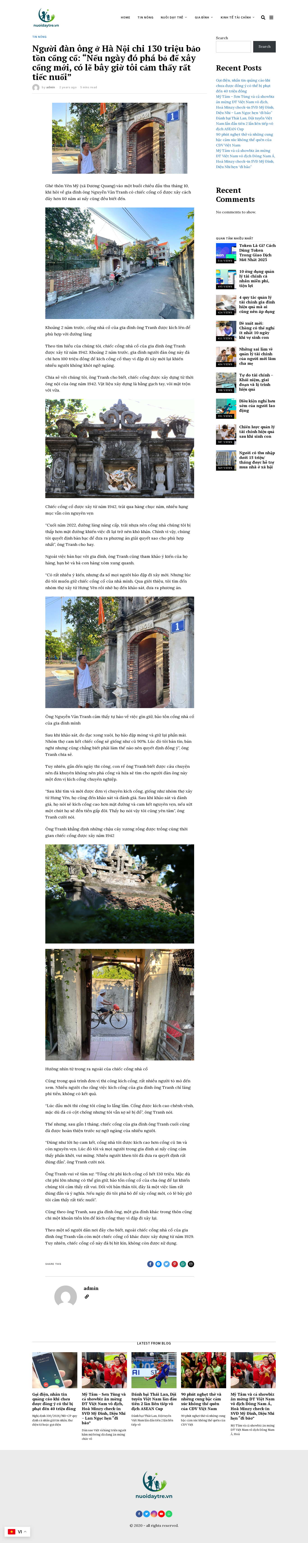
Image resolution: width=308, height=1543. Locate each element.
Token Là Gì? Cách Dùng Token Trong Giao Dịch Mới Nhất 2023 (257, 252)
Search (222, 38)
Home (125, 17)
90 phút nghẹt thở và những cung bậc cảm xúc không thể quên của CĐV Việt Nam (244, 139)
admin (50, 87)
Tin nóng (146, 17)
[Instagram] (154, 1514)
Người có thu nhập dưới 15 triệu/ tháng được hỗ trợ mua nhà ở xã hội (257, 460)
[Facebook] (139, 1514)
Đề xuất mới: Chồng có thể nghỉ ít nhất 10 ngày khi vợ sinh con (256, 330)
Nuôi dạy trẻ (172, 17)
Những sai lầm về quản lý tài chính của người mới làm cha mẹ (257, 356)
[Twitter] (146, 1514)
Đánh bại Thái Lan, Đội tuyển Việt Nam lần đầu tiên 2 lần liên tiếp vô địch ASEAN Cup (244, 123)
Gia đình (202, 17)
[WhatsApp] (168, 1514)
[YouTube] (161, 1514)
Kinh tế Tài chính (236, 17)
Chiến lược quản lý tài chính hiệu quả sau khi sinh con (257, 431)
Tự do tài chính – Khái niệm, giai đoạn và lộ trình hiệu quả (256, 382)
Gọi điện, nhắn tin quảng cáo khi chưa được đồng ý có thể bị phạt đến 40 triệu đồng (243, 85)
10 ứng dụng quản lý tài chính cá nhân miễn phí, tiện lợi (256, 278)
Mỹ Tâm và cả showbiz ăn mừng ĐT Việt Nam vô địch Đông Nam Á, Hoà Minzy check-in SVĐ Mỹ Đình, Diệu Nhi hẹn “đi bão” (253, 1406)
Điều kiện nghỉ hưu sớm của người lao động (257, 405)
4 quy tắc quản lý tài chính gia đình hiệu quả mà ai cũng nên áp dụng (257, 304)
